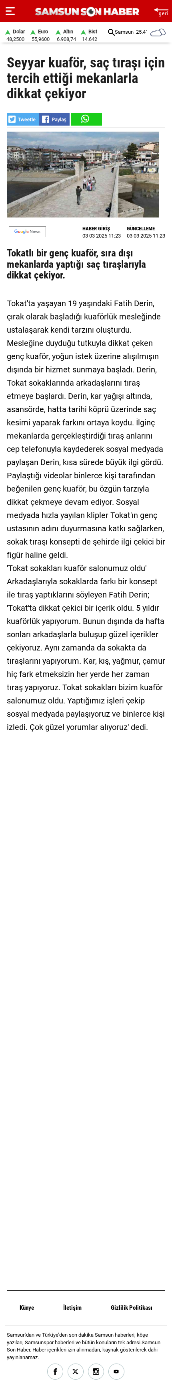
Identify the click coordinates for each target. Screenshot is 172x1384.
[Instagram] (96, 1372)
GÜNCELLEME (141, 229)
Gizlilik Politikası (131, 1307)
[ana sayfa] (161, 11)
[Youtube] (116, 1372)
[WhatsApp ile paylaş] (86, 119)
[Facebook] (55, 1372)
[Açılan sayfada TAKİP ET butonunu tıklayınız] (27, 231)
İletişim (72, 1307)
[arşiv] (111, 32)
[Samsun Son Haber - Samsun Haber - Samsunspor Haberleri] (86, 11)
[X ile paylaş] (23, 119)
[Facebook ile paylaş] (54, 119)
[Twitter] (76, 1372)
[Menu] (10, 11)
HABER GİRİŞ (96, 229)
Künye (27, 1307)
